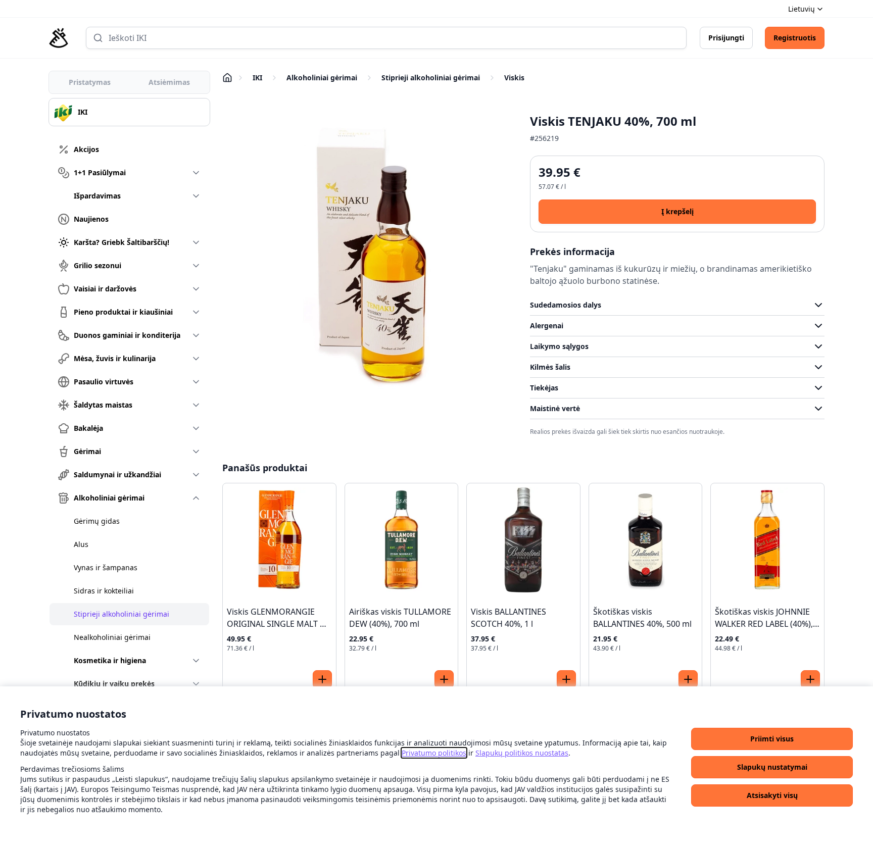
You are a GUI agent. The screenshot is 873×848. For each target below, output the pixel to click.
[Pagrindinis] (58, 38)
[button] (772, 739)
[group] (129, 112)
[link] (434, 753)
